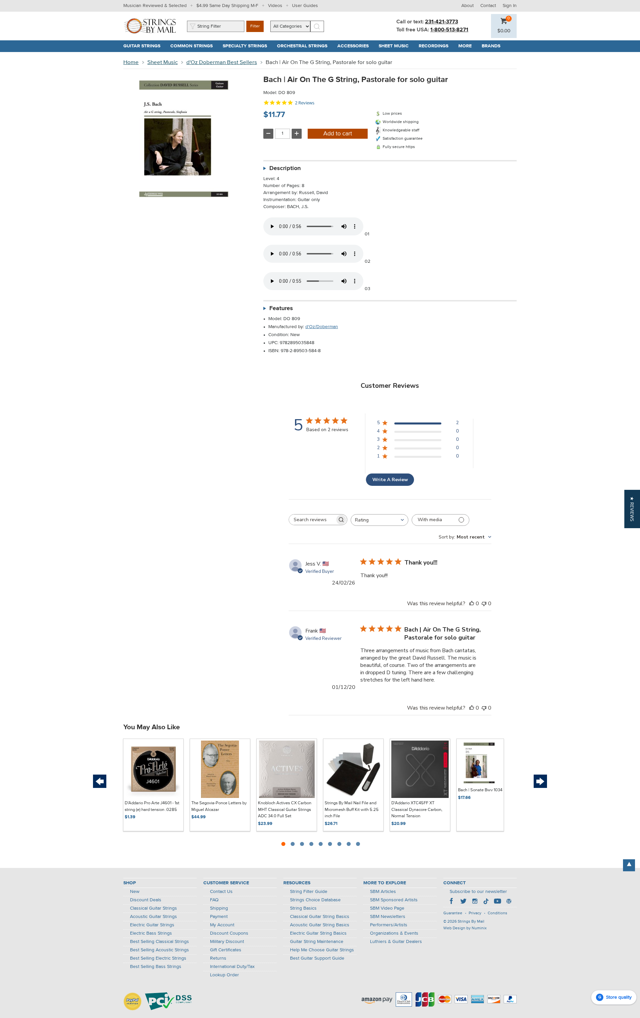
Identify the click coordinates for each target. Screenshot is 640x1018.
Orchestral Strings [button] (304, 46)
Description (285, 168)
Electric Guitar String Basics (318, 933)
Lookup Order (224, 975)
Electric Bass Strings (151, 933)
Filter (255, 26)
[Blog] (509, 902)
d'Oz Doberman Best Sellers (221, 62)
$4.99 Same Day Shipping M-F (227, 5)
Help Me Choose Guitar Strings (322, 950)
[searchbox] (312, 520)
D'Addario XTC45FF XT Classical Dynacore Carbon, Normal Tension (416, 809)
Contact (488, 5)
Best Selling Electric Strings (158, 958)
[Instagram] (475, 902)
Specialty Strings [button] (247, 46)
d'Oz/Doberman (321, 326)
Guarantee (452, 913)
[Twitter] (463, 902)
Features (281, 308)
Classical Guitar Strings (153, 908)
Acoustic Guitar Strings (153, 916)
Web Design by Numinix (465, 928)
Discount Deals (145, 900)
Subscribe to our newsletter (478, 891)
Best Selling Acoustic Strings (159, 950)
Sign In (510, 5)
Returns (218, 958)
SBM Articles (383, 891)
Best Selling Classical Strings (159, 941)
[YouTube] (497, 902)
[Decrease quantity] (268, 134)
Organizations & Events (394, 933)
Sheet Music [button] (396, 46)
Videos (275, 5)
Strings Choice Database (315, 900)
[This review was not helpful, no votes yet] (484, 603)
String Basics (303, 908)
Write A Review (390, 479)
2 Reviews (304, 103)
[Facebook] (452, 902)
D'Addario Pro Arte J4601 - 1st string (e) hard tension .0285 (152, 806)
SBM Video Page (387, 908)
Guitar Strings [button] (144, 46)
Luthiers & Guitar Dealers (396, 941)
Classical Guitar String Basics (319, 916)
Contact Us (221, 891)
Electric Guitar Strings (152, 925)
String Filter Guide (308, 891)
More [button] (467, 46)
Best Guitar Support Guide (317, 958)
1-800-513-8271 (449, 30)
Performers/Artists (388, 925)
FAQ (214, 900)
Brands (491, 46)
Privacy (475, 913)
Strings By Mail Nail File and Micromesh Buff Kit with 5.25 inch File (352, 809)
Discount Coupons (229, 933)
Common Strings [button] (194, 46)
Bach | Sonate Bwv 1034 (480, 790)
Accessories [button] (355, 46)
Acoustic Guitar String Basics (319, 925)
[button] (504, 31)
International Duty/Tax (232, 966)
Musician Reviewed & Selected (155, 5)
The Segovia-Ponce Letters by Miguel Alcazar (219, 806)
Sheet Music (162, 62)
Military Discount (227, 941)
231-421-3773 (441, 22)
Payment (219, 916)
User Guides (305, 5)
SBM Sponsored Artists (394, 900)
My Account (222, 925)
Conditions (497, 913)
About (467, 5)
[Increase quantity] (297, 134)
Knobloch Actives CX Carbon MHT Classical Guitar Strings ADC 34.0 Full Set (284, 809)
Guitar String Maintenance (316, 941)
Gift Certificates (225, 950)
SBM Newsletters (387, 916)
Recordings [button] (436, 46)
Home (131, 62)
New (134, 891)
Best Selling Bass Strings (155, 966)
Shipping (219, 908)
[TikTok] (486, 902)
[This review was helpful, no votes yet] (471, 603)
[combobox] (379, 520)
